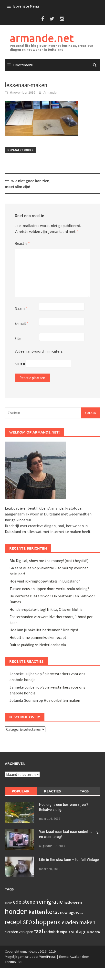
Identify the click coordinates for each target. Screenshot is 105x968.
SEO (27, 922)
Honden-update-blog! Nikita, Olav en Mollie (46, 609)
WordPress (47, 956)
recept (13, 921)
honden (16, 911)
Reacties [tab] (52, 791)
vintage (78, 931)
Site (18, 338)
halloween (72, 902)
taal (38, 931)
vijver (65, 931)
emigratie (51, 901)
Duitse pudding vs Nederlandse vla (38, 644)
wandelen (93, 932)
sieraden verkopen (19, 931)
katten (37, 912)
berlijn (8, 902)
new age (67, 912)
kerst (52, 912)
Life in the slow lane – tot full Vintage (69, 859)
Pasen (79, 913)
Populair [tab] (21, 791)
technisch (51, 931)
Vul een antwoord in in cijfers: (39, 351)
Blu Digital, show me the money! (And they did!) (49, 560)
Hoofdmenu (23, 64)
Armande (50, 92)
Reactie (22, 243)
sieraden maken (76, 922)
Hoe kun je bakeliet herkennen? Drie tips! (44, 629)
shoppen (45, 921)
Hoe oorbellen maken (62, 700)
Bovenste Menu (26, 6)
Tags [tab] (84, 791)
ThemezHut (13, 961)
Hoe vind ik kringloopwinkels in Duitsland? (45, 581)
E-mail (21, 323)
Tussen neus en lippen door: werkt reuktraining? (49, 588)
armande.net (42, 38)
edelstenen (25, 902)
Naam (21, 308)
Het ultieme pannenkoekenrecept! (38, 637)
